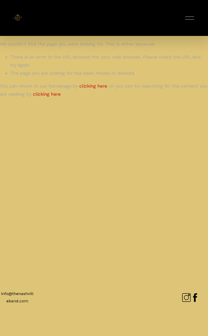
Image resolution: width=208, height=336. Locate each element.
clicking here (93, 86)
